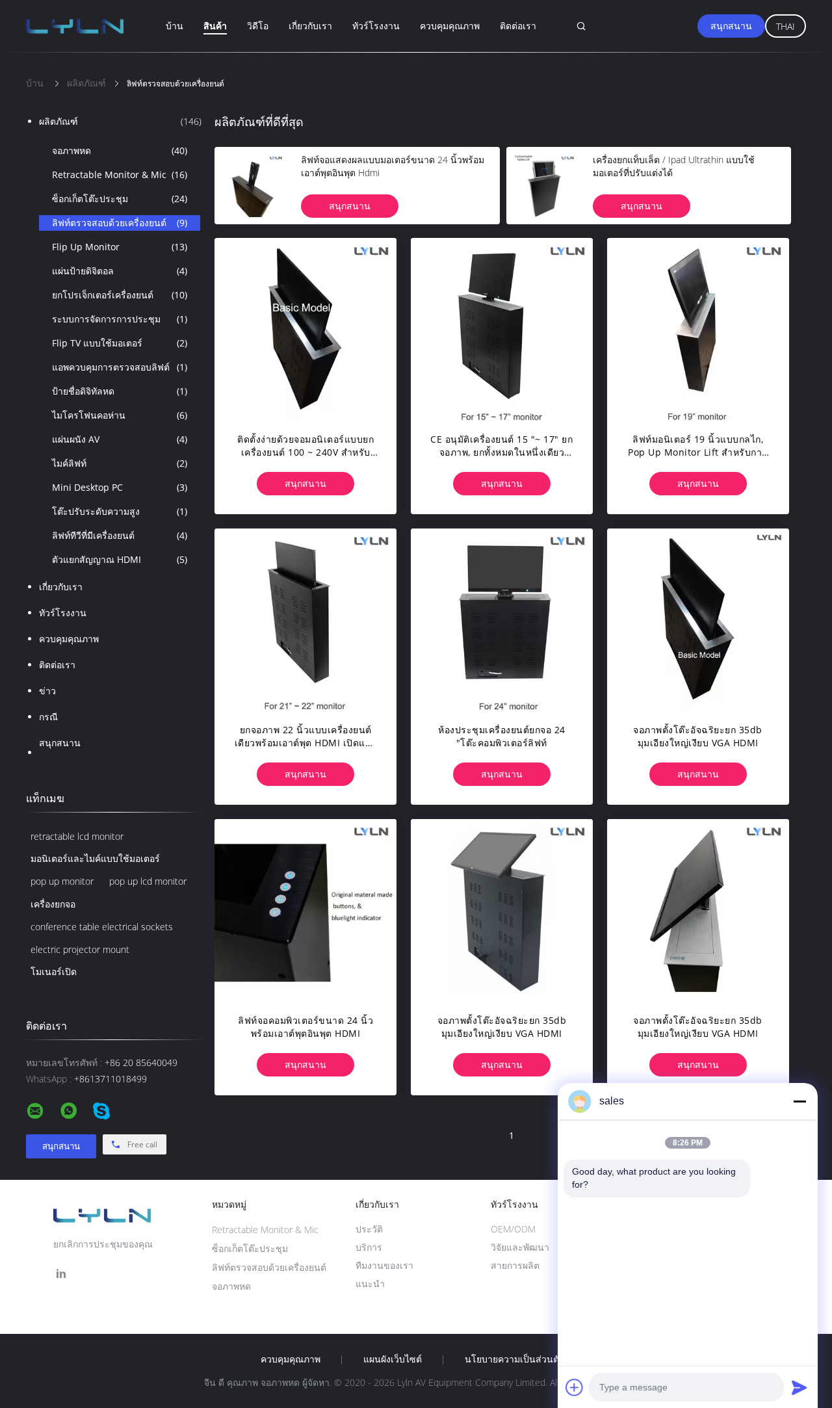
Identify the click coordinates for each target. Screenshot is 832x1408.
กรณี (48, 717)
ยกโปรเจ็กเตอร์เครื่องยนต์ (119, 295)
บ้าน (174, 26)
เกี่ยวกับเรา (310, 26)
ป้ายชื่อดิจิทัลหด (119, 391)
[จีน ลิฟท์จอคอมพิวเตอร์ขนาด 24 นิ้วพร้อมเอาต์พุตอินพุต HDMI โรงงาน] (305, 910)
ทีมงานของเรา (384, 1265)
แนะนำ (370, 1283)
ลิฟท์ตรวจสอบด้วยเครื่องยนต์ (119, 222)
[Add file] (575, 1387)
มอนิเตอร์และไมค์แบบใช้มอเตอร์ (95, 858)
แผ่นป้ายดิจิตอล (119, 271)
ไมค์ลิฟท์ (119, 463)
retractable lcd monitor (77, 836)
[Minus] (799, 1101)
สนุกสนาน (731, 26)
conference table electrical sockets (102, 926)
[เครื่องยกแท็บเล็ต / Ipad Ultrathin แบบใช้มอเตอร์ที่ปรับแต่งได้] (545, 185)
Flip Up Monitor (119, 247)
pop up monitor (62, 881)
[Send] (799, 1387)
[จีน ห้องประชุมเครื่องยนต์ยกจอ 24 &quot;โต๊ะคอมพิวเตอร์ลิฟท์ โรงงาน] (502, 619)
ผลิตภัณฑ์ (120, 121)
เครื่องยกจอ (53, 904)
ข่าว (47, 690)
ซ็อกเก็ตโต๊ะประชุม (119, 198)
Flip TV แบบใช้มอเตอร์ (119, 343)
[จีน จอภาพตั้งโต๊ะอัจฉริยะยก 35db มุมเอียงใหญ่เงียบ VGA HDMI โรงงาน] (698, 619)
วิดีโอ (257, 26)
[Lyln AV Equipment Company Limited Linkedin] (61, 1273)
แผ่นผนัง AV (119, 439)
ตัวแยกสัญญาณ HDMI (119, 559)
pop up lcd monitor (148, 881)
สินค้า (215, 26)
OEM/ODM (513, 1229)
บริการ (369, 1247)
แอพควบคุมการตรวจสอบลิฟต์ (119, 367)
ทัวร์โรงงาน (376, 26)
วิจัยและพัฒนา (520, 1247)
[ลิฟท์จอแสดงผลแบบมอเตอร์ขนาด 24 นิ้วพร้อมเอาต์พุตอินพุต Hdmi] (253, 185)
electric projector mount (80, 949)
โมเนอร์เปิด (54, 971)
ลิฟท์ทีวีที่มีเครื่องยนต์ (119, 535)
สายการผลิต (515, 1265)
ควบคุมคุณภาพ (450, 26)
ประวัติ (369, 1229)
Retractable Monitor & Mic (119, 174)
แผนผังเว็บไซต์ (392, 1359)
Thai (785, 26)
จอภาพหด (119, 150)
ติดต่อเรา (518, 26)
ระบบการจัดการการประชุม (119, 319)
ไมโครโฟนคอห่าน (119, 415)
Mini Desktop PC (119, 487)
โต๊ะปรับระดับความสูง (119, 511)
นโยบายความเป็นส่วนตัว (514, 1359)
